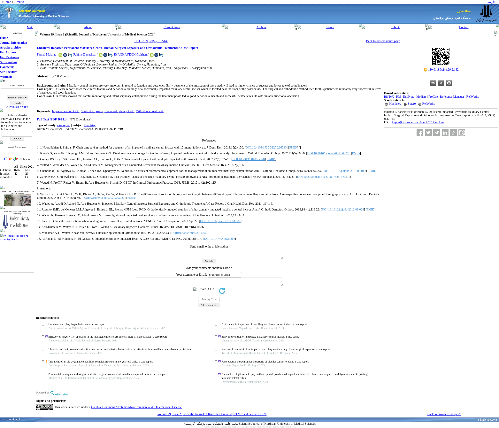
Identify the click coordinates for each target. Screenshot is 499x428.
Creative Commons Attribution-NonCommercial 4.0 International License (136, 407)
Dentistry (90, 125)
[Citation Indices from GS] (17, 160)
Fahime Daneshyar (84, 54)
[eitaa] (461, 132)
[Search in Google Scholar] (65, 55)
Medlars (421, 96)
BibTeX (389, 96)
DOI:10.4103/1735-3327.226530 (266, 147)
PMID (293, 147)
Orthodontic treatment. (150, 111)
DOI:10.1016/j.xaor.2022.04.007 (220, 221)
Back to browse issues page (383, 41)
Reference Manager (452, 96)
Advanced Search (17, 106)
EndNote (408, 96)
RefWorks (472, 96)
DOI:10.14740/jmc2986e (219, 238)
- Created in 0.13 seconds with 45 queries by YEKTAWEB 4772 (266, 427)
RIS (398, 96)
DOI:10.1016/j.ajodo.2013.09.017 (345, 170)
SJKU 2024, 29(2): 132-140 (151, 41)
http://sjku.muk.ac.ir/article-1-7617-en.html (418, 122)
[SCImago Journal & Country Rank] (17, 271)
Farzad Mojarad (46, 54)
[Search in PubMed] (70, 55)
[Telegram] (436, 132)
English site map (229, 427)
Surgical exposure (92, 111)
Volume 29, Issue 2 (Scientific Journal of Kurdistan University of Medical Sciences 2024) (212, 414)
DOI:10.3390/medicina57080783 (317, 176)
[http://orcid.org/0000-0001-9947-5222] (60, 55)
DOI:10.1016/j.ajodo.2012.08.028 (343, 209)
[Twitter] (428, 132)
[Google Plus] (453, 132)
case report (63, 125)
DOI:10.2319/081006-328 (248, 159)
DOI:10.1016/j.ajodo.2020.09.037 (103, 197)
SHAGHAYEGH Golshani (130, 54)
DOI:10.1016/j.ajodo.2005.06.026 (328, 153)
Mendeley (395, 103)
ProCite (433, 96)
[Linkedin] (445, 132)
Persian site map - (212, 427)
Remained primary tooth (119, 111)
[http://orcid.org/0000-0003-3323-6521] (101, 55)
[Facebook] (420, 132)
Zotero (412, 103)
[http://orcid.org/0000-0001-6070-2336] (152, 55)
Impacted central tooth (65, 111)
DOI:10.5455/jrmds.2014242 (189, 232)
